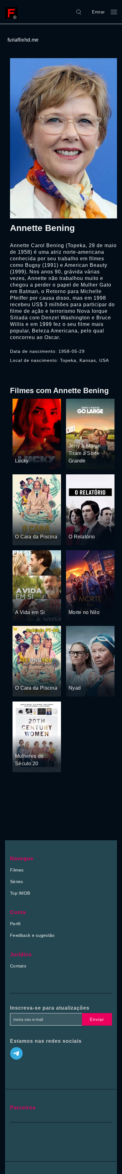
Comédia (94, 434)
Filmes (17, 869)
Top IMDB (20, 893)
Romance (40, 600)
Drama (22, 449)
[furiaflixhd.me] (13, 12)
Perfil (15, 923)
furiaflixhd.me (23, 39)
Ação (36, 449)
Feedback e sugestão (32, 935)
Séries (16, 881)
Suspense (25, 524)
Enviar (97, 1019)
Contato (18, 965)
